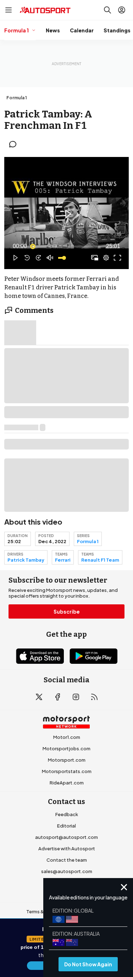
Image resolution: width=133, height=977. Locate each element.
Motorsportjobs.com (66, 748)
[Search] (107, 10)
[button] (67, 214)
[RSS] (94, 697)
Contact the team (66, 860)
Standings (117, 30)
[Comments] (15, 144)
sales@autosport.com (66, 871)
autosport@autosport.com (66, 837)
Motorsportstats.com (67, 771)
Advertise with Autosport (66, 848)
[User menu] (122, 10)
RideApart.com (67, 783)
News (53, 30)
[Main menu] (8, 10)
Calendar (82, 30)
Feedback (66, 814)
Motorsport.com (66, 760)
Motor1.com (66, 737)
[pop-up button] (106, 257)
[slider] (66, 246)
